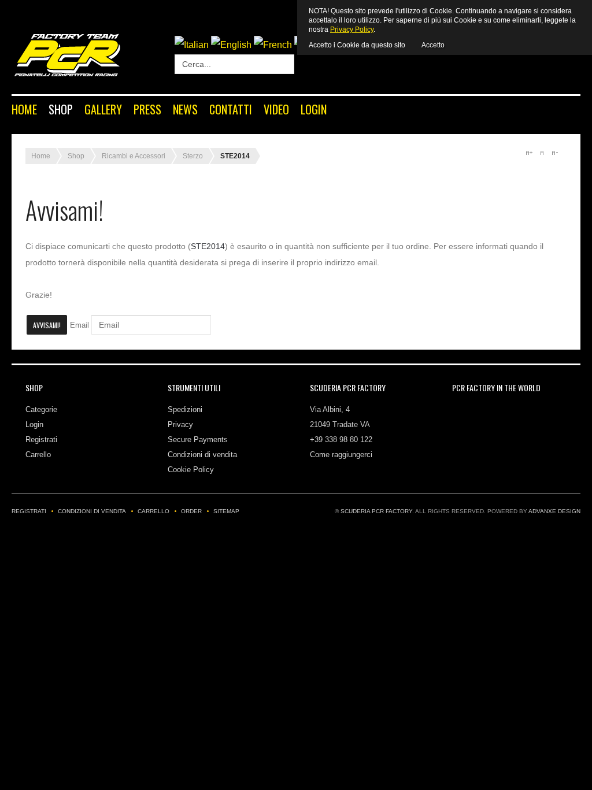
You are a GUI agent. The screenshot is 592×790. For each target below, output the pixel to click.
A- (554, 152)
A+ (529, 152)
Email (79, 325)
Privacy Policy (351, 29)
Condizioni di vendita (202, 454)
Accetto (433, 45)
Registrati (41, 439)
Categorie (41, 409)
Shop (61, 109)
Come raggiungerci (341, 454)
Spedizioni (185, 409)
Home (24, 109)
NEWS (185, 109)
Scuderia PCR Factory (376, 511)
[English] (231, 44)
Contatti (230, 109)
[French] (273, 44)
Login (314, 109)
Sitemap (226, 511)
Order (191, 511)
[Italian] (192, 44)
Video (276, 109)
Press (147, 109)
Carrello (38, 454)
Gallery (103, 109)
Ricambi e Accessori (133, 156)
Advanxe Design (554, 511)
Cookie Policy (191, 469)
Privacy (180, 424)
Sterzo (193, 156)
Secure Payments (198, 439)
